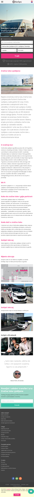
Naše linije (3, 419)
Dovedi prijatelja (5, 456)
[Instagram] (20, 478)
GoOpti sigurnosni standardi (8, 423)
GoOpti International (15, 484)
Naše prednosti (4, 415)
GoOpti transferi (5, 432)
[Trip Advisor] (16, 478)
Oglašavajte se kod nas (6, 450)
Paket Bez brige (5, 436)
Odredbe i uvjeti (24, 484)
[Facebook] (13, 478)
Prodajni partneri (5, 466)
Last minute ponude (6, 430)
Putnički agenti (4, 446)
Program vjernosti (5, 454)
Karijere (3, 470)
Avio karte (3, 440)
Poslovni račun (4, 448)
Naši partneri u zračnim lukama (8, 468)
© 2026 (7, 484)
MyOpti (2, 434)
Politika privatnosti (17, 486)
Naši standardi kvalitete (6, 420)
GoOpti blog (4, 464)
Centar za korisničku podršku (8, 438)
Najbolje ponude (5, 428)
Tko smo (3, 462)
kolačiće (9, 489)
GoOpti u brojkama (5, 417)
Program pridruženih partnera (8, 452)
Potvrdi (17, 405)
